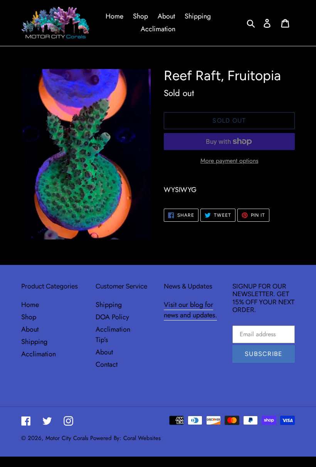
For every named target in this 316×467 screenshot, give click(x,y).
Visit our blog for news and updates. (190, 310)
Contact (107, 364)
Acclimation (38, 354)
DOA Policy (112, 317)
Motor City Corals (66, 438)
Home (30, 305)
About (30, 329)
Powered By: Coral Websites (125, 438)
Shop (28, 317)
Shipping (34, 342)
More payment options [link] (229, 160)
